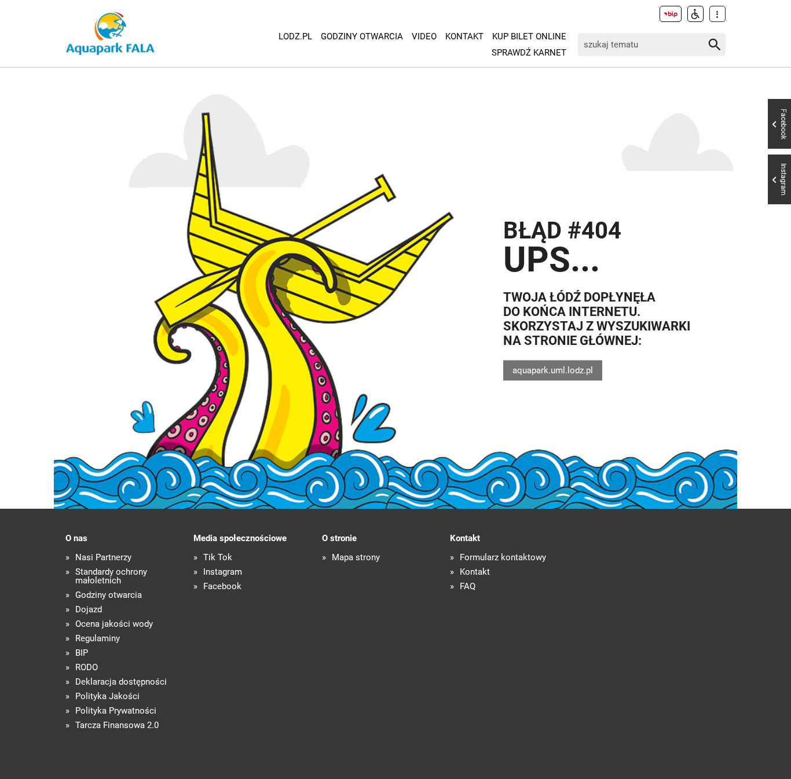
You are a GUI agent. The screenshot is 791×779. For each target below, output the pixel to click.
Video (424, 36)
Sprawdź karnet (529, 52)
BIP (81, 653)
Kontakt (464, 36)
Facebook (222, 586)
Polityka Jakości (107, 696)
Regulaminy (97, 638)
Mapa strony (356, 557)
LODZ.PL (295, 36)
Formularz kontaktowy (503, 557)
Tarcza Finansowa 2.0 (117, 725)
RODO (86, 667)
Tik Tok (217, 557)
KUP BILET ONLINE (529, 36)
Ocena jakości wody (114, 624)
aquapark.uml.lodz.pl (552, 370)
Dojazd (88, 609)
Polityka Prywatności (115, 711)
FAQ (467, 586)
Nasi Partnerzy (103, 557)
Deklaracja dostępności (121, 682)
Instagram (222, 572)
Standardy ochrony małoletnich (111, 576)
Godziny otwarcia (362, 36)
